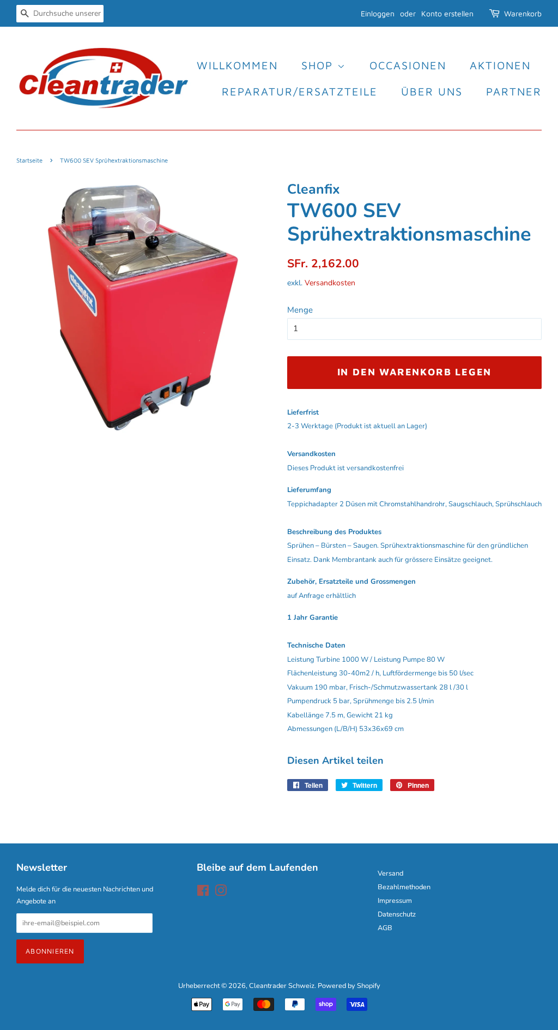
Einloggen (378, 13)
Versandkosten (330, 283)
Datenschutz (397, 914)
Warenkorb (523, 13)
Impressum (395, 901)
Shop (319, 65)
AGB (385, 928)
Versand (390, 873)
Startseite (29, 160)
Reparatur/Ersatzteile (300, 91)
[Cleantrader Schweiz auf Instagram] (221, 893)
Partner (514, 91)
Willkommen (237, 65)
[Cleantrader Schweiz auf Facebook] (203, 893)
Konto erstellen (447, 13)
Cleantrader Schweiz (281, 986)
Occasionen (407, 65)
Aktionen (500, 65)
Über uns (432, 91)
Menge (300, 309)
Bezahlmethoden (404, 887)
